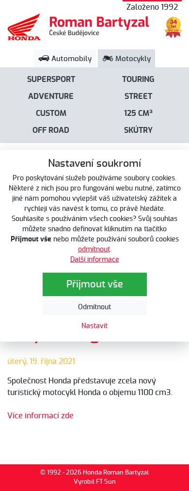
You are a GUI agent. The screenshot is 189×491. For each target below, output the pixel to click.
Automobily (70, 59)
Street (138, 96)
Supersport (51, 79)
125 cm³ (138, 113)
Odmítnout (94, 307)
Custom (51, 113)
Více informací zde (40, 416)
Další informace (94, 259)
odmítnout (94, 249)
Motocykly (132, 59)
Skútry (138, 130)
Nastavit (94, 326)
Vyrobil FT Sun (95, 482)
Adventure (51, 96)
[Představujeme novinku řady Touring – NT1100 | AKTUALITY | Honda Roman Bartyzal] (78, 27)
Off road (50, 130)
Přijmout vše (94, 284)
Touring (138, 79)
